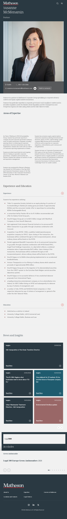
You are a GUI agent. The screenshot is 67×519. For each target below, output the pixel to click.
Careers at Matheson (50, 492)
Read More (9, 366)
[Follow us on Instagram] (28, 505)
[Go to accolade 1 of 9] (49, 470)
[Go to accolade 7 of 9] (60, 470)
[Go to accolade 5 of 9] (57, 470)
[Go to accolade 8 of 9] (62, 470)
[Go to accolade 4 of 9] (55, 470)
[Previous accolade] (5, 470)
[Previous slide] (58, 427)
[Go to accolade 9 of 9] (64, 470)
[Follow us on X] (38, 505)
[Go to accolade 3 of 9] (53, 470)
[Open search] (57, 3)
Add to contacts (44, 88)
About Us (6, 492)
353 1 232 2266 (23, 84)
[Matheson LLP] (10, 3)
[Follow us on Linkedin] (33, 505)
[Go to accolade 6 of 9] (58, 470)
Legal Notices (28, 497)
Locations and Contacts (10, 497)
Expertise (26, 492)
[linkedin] (35, 88)
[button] (62, 3)
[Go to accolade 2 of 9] (51, 470)
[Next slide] (61, 427)
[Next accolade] (8, 470)
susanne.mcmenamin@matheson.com (19, 88)
